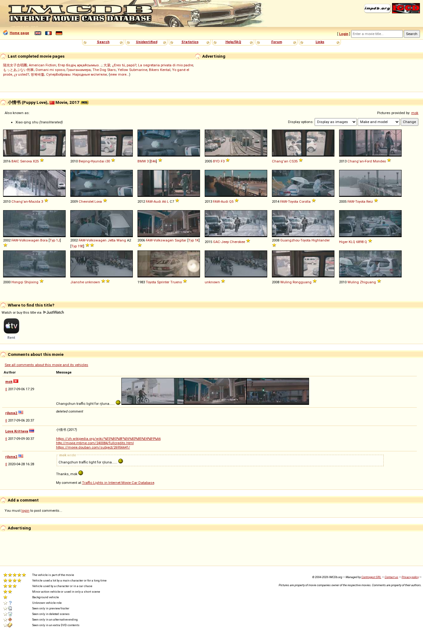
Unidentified (146, 42)
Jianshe (77, 282)
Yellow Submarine (132, 70)
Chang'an (280, 161)
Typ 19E (77, 246)
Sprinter (163, 282)
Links (320, 42)
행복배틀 (37, 74)
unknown (92, 282)
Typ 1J (55, 240)
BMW (141, 161)
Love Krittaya (16, 431)
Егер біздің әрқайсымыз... (80, 65)
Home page (19, 33)
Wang (121, 240)
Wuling (286, 282)
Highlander (321, 240)
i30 (107, 161)
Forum (276, 42)
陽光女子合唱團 (15, 65)
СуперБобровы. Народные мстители (76, 74)
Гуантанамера (79, 70)
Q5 (231, 201)
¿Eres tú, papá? (124, 65)
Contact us (391, 577)
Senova (26, 161)
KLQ (352, 242)
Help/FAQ (233, 42)
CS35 (293, 161)
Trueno (176, 282)
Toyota (151, 282)
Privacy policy (410, 577)
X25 (36, 161)
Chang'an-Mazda (25, 201)
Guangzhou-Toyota (295, 240)
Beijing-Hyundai (91, 161)
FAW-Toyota (289, 201)
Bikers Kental (159, 70)
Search (103, 42)
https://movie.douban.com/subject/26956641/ (93, 447)
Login (343, 34)
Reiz (369, 201)
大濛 (106, 65)
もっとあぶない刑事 (18, 70)
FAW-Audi (153, 201)
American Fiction (42, 65)
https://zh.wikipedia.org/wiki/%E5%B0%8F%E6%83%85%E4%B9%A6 (108, 438)
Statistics (189, 42)
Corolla (305, 201)
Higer (343, 242)
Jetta (111, 240)
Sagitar (180, 240)
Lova (98, 201)
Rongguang (302, 282)
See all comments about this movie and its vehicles (46, 365)
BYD (216, 161)
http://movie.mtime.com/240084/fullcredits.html (95, 443)
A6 (164, 201)
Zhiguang (368, 282)
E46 (153, 161)
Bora (44, 240)
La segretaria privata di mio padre (165, 65)
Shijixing (31, 282)
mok (414, 113)
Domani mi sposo (50, 70)
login (25, 510)
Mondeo (379, 161)
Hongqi (17, 282)
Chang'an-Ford (359, 161)
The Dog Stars (104, 70)
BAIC (15, 161)
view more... (119, 74)
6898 (360, 242)
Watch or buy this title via (22, 312)
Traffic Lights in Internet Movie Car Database (118, 482)
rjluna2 (11, 413)
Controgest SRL (371, 577)
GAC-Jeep (221, 242)
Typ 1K (193, 240)
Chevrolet (86, 201)
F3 (223, 161)
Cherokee (237, 242)
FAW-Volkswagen (25, 240)
